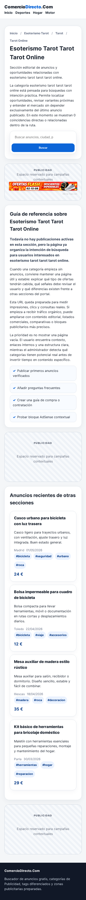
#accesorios (58, 635)
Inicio (8, 13)
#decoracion (56, 700)
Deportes (22, 13)
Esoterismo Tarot (36, 33)
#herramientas (26, 765)
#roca (20, 565)
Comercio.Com (28, 6)
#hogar (47, 765)
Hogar (38, 13)
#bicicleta (23, 556)
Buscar (43, 147)
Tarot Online (19, 40)
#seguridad (43, 556)
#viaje (39, 635)
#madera (22, 700)
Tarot (59, 33)
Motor (50, 13)
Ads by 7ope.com (70, 194)
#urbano (63, 556)
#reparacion (24, 774)
